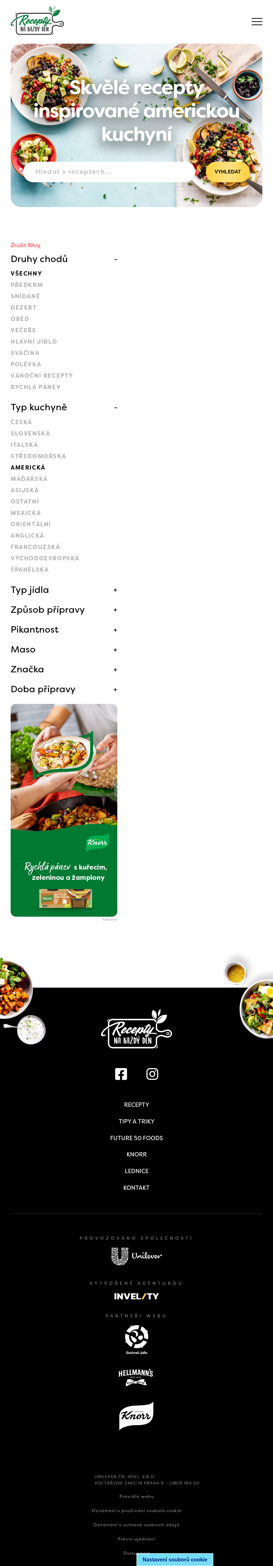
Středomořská (38, 456)
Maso (23, 649)
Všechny (26, 273)
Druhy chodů (39, 259)
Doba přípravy (43, 689)
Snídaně (25, 296)
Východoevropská (45, 558)
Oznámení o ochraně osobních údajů (136, 1525)
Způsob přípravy (48, 610)
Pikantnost (35, 629)
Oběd (20, 319)
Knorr (137, 1154)
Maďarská (29, 479)
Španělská (30, 569)
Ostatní (25, 501)
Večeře (24, 330)
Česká (21, 422)
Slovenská (30, 433)
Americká (28, 467)
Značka (27, 669)
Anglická (27, 535)
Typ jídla (30, 590)
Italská (24, 445)
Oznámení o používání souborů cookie (137, 1511)
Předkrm (27, 285)
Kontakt (136, 1188)
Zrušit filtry (26, 245)
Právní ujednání (136, 1539)
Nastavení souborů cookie (175, 1559)
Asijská (25, 490)
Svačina (25, 353)
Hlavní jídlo (34, 341)
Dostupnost (136, 1553)
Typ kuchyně (39, 407)
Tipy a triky (137, 1121)
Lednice (137, 1171)
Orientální (31, 524)
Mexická (26, 513)
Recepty (136, 1105)
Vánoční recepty (42, 375)
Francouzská (35, 547)
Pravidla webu (136, 1496)
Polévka (26, 364)
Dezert (24, 307)
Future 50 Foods (136, 1138)
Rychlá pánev (36, 387)
